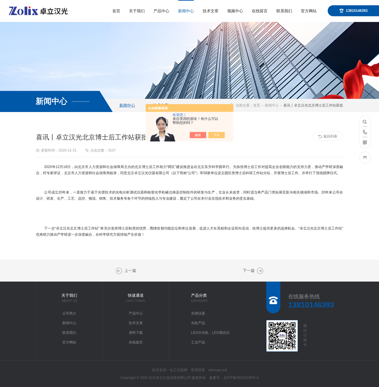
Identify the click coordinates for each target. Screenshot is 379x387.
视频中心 (235, 11)
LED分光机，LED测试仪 (210, 333)
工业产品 (198, 342)
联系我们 (284, 11)
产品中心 (161, 11)
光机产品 (198, 323)
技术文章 (210, 11)
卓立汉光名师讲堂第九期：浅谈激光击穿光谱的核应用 (119, 271)
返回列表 (330, 136)
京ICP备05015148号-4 (241, 378)
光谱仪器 (198, 313)
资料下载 (136, 333)
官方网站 (309, 11)
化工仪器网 (178, 370)
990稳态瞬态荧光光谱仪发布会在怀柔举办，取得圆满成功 (260, 271)
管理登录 (198, 370)
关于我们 (137, 11)
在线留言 (260, 11)
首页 (116, 11)
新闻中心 (186, 11)
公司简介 (69, 313)
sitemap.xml (217, 370)
